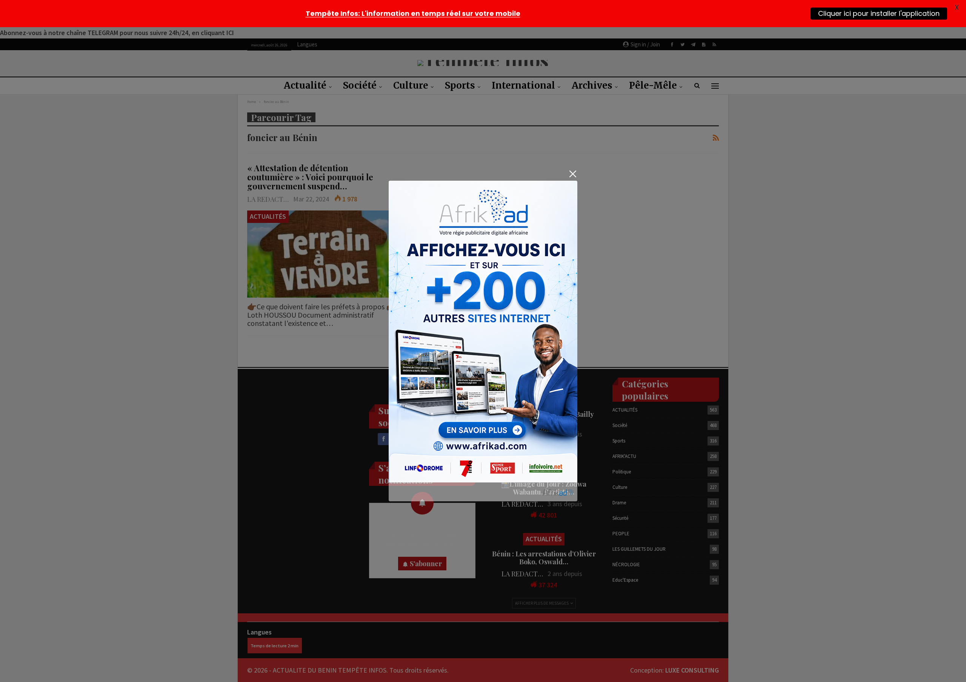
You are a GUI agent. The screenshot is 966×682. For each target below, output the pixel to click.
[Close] (572, 174)
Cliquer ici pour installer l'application (879, 13)
